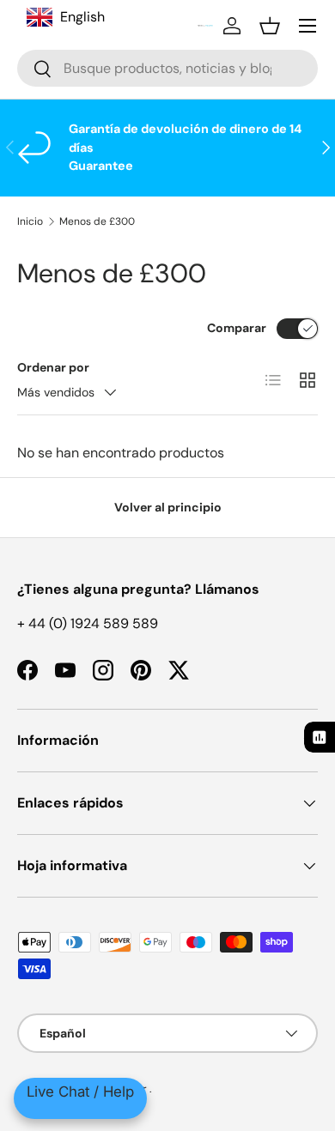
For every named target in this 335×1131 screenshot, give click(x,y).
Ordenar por (53, 367)
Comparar (236, 328)
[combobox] (167, 68)
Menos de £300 (97, 221)
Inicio (30, 221)
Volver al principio (168, 507)
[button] (270, 26)
